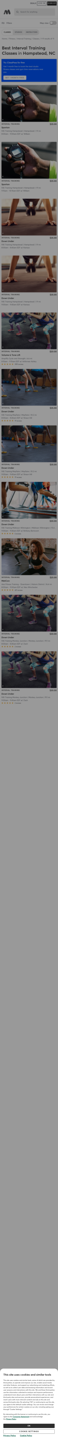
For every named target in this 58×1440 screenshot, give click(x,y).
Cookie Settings (29, 1431)
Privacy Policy (11, 1419)
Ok (29, 1426)
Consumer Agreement (21, 1417)
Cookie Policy (26, 1436)
